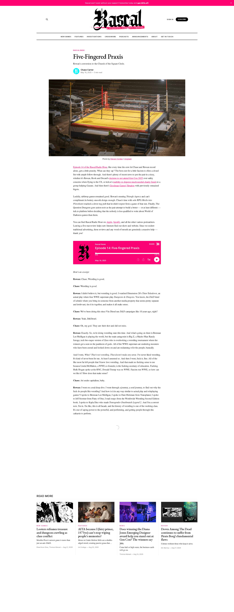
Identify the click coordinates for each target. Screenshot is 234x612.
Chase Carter (87, 70)
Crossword (110, 37)
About (154, 37)
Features (79, 37)
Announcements (140, 37)
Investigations (94, 37)
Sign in (170, 19)
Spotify (116, 221)
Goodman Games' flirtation (122, 185)
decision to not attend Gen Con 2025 (126, 178)
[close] (231, 3)
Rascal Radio (79, 50)
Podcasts (124, 37)
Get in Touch (167, 37)
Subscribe (182, 19)
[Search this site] (47, 19)
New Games (66, 37)
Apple (109, 221)
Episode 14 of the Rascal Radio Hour (90, 167)
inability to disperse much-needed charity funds (134, 181)
